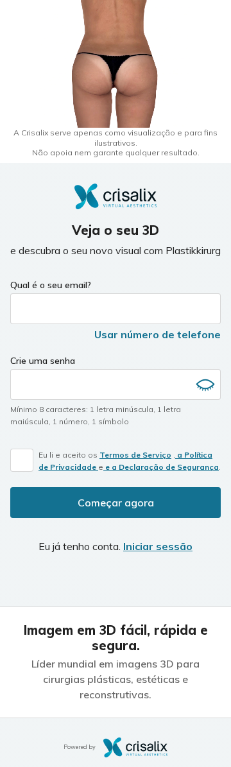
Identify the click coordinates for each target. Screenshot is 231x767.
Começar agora (116, 502)
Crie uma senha (42, 360)
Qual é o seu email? (50, 285)
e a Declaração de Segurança (161, 467)
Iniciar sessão (158, 546)
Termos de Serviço (135, 455)
